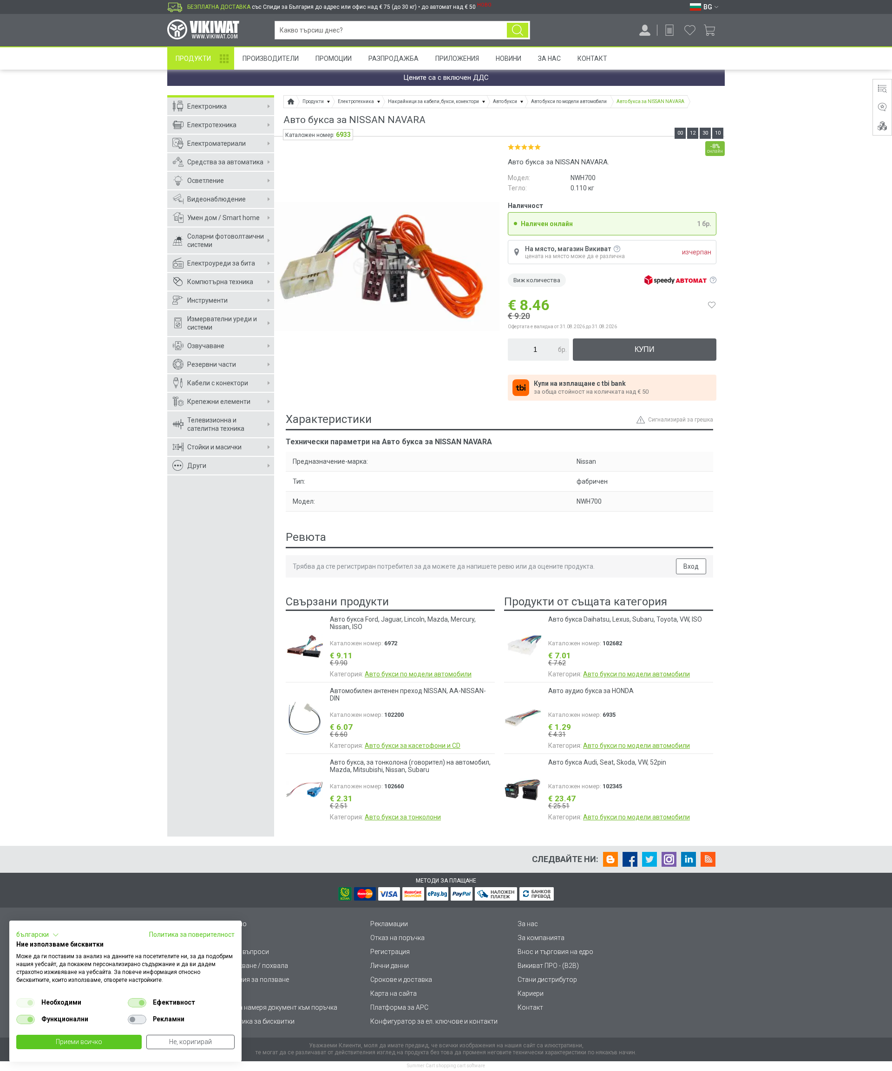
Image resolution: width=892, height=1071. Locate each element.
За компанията (541, 937)
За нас (528, 924)
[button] (37, 935)
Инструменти (207, 300)
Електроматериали (216, 143)
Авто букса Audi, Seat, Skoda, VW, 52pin (607, 762)
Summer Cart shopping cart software (446, 1065)
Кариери (531, 993)
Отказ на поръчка (397, 937)
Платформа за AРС (399, 1007)
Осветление (205, 180)
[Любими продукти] (689, 30)
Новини (508, 58)
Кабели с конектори (217, 383)
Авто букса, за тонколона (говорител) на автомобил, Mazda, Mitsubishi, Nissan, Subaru (410, 766)
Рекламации (389, 924)
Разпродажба (393, 58)
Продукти (193, 58)
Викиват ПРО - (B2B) (548, 965)
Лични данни (389, 965)
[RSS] (708, 859)
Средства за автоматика (225, 162)
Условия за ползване (256, 979)
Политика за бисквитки (259, 1021)
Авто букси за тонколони (403, 817)
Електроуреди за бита (221, 263)
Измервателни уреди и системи (222, 323)
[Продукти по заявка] (669, 30)
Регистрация (390, 951)
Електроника (207, 106)
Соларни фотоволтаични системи (225, 240)
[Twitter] (649, 859)
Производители (271, 58)
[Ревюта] (882, 107)
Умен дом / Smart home (223, 217)
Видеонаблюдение (216, 199)
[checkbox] (25, 1002)
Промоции (333, 58)
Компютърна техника (220, 282)
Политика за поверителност (192, 934)
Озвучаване (205, 346)
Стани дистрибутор (547, 979)
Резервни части (211, 364)
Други (196, 465)
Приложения (457, 58)
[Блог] (610, 859)
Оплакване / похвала (255, 965)
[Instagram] (669, 859)
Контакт (592, 58)
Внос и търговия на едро (555, 951)
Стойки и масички (214, 447)
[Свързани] (882, 126)
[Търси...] (517, 30)
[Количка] (713, 30)
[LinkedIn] (688, 859)
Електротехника (211, 125)
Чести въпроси (246, 951)
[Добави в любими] (711, 305)
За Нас (549, 58)
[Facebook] (630, 859)
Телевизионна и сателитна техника (215, 424)
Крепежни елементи (218, 401)
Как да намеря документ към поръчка (280, 1007)
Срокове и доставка (401, 979)
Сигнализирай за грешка (680, 419)
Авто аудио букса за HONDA (591, 691)
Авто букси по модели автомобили (418, 674)
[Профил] (644, 30)
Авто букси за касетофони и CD (412, 745)
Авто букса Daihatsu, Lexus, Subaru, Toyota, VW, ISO (625, 619)
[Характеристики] (882, 88)
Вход (691, 566)
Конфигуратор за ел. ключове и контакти (434, 1021)
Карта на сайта (393, 993)
